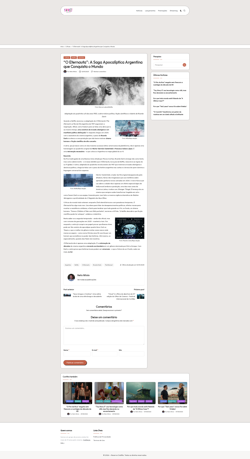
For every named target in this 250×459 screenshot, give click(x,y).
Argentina (68, 265)
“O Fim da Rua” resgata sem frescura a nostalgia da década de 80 (168, 83)
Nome (66, 350)
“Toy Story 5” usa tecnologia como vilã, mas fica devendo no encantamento (169, 91)
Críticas (68, 46)
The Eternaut (109, 265)
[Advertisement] (125, 30)
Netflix (74, 57)
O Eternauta (85, 265)
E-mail (95, 350)
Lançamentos (116, 401)
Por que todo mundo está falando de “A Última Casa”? (168, 99)
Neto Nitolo (83, 275)
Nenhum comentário (100, 71)
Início (62, 46)
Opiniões (81, 57)
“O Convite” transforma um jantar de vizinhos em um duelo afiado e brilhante (168, 113)
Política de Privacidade (102, 437)
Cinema (77, 401)
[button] (86, 279)
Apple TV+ (172, 401)
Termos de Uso (99, 440)
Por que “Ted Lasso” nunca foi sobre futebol (169, 106)
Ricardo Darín (97, 265)
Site (120, 350)
